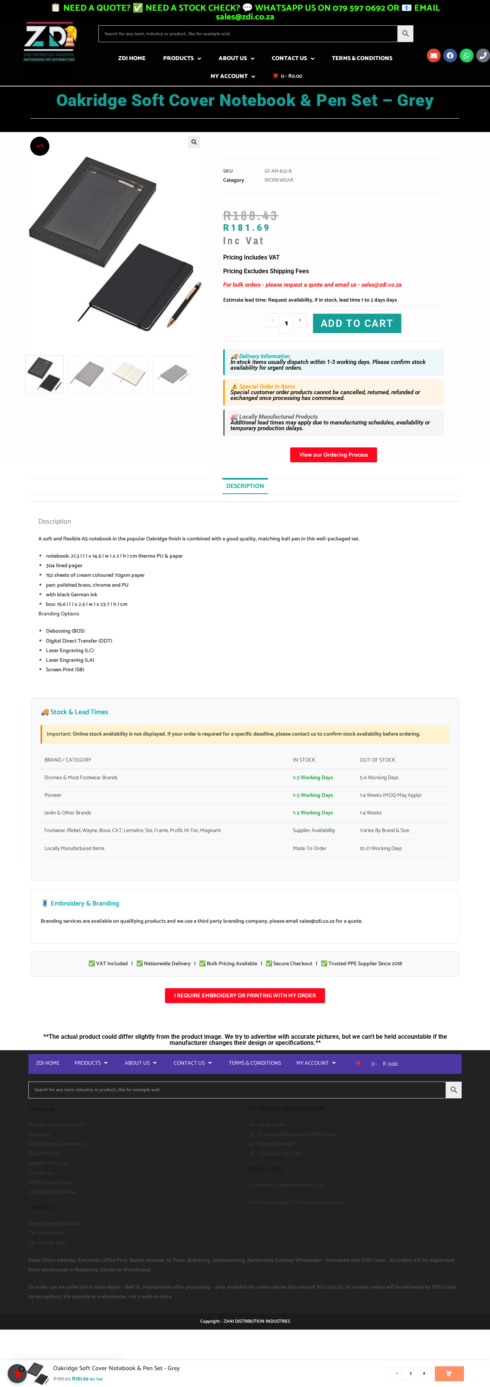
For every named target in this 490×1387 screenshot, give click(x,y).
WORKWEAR (279, 180)
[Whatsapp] (467, 55)
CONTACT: (43, 1208)
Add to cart (357, 323)
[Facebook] (450, 55)
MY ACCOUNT (229, 76)
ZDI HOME (131, 58)
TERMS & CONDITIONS (362, 58)
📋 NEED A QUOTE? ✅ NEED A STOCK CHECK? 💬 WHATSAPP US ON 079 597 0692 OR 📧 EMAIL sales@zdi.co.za (245, 12)
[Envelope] (434, 55)
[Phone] (483, 55)
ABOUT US (233, 58)
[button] (194, 142)
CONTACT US (289, 58)
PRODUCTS (178, 58)
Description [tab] (245, 486)
